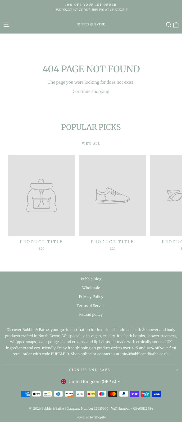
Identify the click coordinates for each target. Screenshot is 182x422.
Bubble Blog (91, 279)
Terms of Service (91, 305)
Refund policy (91, 314)
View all (91, 143)
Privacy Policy (91, 296)
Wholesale (91, 288)
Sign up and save (89, 370)
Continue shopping (91, 91)
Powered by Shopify (91, 417)
